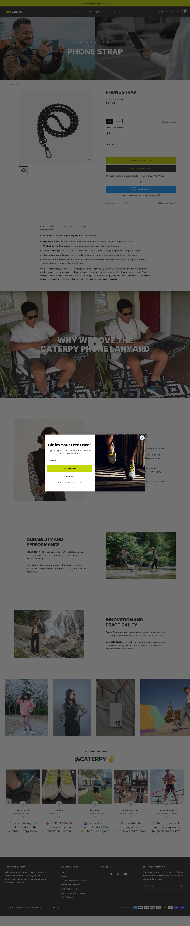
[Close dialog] (142, 438)
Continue (70, 468)
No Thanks (70, 477)
